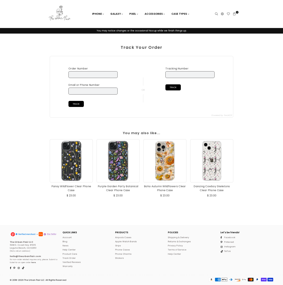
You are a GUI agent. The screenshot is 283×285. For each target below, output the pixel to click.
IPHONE (97, 14)
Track (76, 103)
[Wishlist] (228, 13)
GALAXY (116, 14)
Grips (118, 245)
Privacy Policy (175, 245)
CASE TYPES (179, 14)
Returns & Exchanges (179, 241)
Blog (65, 241)
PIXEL (133, 14)
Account (67, 237)
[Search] (216, 13)
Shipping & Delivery (178, 237)
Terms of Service (177, 249)
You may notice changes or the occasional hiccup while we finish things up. (141, 30)
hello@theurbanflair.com (25, 256)
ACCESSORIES (154, 14)
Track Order (69, 258)
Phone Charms (123, 254)
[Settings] (222, 13)
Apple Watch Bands (126, 241)
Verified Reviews (72, 262)
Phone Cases (122, 249)
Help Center (69, 249)
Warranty (68, 266)
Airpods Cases (123, 237)
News (66, 245)
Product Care (70, 254)
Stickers (119, 258)
